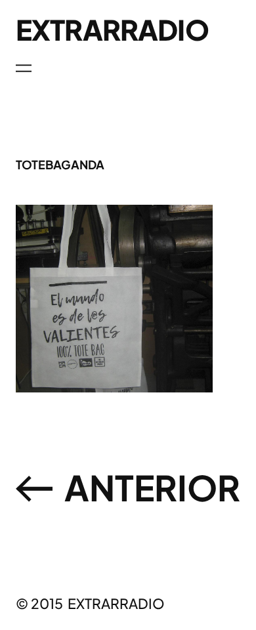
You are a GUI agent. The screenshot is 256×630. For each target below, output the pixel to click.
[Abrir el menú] (24, 68)
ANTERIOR (152, 487)
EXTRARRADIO (112, 29)
